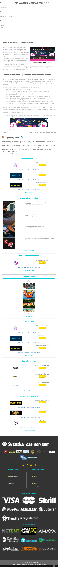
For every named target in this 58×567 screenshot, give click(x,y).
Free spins (10, 16)
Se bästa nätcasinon (29, 270)
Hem (3, 38)
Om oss (35, 483)
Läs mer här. (50, 565)
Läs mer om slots (29, 316)
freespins (45, 107)
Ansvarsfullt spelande (39, 486)
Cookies (35, 473)
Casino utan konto (13, 476)
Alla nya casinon (29, 192)
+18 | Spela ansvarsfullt (23, 169)
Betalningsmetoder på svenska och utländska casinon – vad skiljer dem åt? (39, 214)
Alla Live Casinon (29, 355)
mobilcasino (6, 49)
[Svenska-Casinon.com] (29, 3)
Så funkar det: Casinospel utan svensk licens (34, 226)
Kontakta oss (37, 480)
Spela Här (42, 164)
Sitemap (35, 476)
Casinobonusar (12, 486)
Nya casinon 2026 (13, 480)
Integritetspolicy (33, 562)
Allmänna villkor (24, 562)
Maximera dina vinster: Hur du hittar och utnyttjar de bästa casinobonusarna (38, 202)
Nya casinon (46, 2)
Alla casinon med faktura (29, 430)
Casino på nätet (13, 473)
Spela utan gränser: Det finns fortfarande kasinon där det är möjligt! (39, 238)
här (45, 564)
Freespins (11, 483)
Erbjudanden (8, 38)
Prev (28, 281)
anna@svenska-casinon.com (13, 153)
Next (28, 313)
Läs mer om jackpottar (29, 390)
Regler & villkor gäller (35, 169)
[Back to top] (54, 563)
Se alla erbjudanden (29, 250)
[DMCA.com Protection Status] (32, 457)
